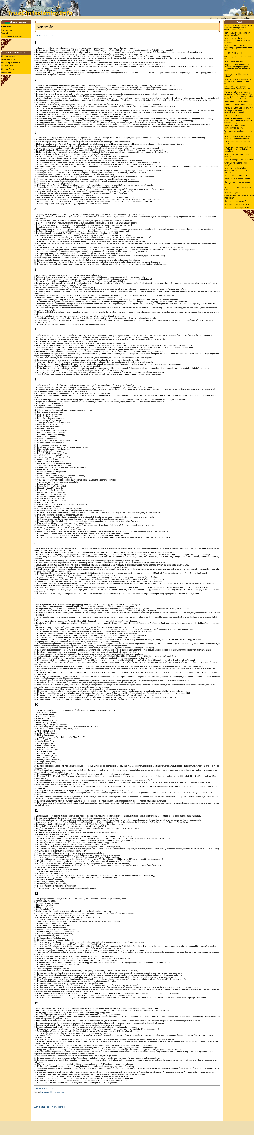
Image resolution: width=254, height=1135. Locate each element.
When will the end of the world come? (236, 164)
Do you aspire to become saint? (237, 179)
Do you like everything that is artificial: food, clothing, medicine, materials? (237, 40)
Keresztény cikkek (8, 59)
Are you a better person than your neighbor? (237, 57)
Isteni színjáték (7, 30)
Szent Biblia (6, 27)
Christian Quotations (9, 69)
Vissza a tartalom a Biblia (44, 35)
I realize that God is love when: (236, 101)
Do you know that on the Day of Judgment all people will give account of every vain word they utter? (237, 68)
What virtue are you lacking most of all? (238, 132)
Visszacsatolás (7, 72)
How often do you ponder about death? (237, 183)
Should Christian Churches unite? (238, 105)
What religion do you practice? (236, 208)
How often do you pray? (233, 193)
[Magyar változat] (7, 22)
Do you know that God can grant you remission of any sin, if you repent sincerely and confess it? (238, 110)
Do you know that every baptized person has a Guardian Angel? (237, 137)
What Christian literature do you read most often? (239, 197)
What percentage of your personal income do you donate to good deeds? (238, 81)
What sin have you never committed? (239, 160)
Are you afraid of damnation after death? (237, 143)
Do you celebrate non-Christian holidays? (236, 155)
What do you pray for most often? (237, 176)
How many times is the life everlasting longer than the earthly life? (238, 48)
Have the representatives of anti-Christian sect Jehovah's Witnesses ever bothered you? (238, 120)
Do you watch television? (234, 61)
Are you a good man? (233, 115)
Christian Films (7, 66)
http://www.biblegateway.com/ (52, 1092)
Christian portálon (18, 22)
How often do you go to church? (237, 204)
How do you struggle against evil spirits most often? (237, 34)
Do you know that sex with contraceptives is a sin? (234, 127)
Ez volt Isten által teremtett (11, 36)
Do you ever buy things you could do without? (239, 75)
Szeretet (4, 33)
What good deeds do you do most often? (237, 188)
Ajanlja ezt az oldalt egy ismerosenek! (49, 1107)
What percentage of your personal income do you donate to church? (238, 88)
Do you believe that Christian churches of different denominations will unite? (238, 170)
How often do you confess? (235, 201)
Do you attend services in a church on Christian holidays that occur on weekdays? (238, 149)
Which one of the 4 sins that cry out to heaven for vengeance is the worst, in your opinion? (238, 28)
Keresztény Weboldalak (10, 63)
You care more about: (233, 53)
